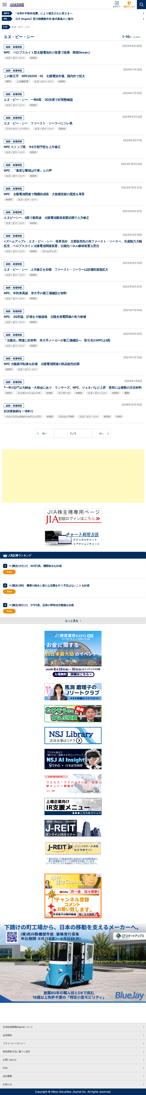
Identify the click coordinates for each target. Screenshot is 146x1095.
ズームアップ (49, 251)
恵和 (127, 392)
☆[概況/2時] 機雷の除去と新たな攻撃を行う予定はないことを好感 (49, 585)
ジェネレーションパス (29, 392)
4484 (79, 392)
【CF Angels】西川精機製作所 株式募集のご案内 (43, 18)
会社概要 (7, 1076)
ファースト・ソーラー (17, 128)
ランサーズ (64, 392)
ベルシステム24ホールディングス (23, 416)
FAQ (5, 1067)
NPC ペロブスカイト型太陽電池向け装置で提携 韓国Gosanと (47, 52)
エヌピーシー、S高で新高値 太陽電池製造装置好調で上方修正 (46, 218)
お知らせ (7, 1084)
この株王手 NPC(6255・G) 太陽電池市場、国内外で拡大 (44, 76)
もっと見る (72, 620)
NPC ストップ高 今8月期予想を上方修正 (32, 147)
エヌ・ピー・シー (15, 57)
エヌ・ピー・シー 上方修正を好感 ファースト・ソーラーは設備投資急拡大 (56, 269)
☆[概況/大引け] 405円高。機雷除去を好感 (35, 565)
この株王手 (22, 81)
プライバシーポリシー (14, 1043)
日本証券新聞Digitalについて (18, 1027)
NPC (8, 81)
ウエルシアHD (66, 416)
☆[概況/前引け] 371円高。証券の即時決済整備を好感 (41, 605)
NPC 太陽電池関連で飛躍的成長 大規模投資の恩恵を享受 (44, 194)
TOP (5, 27)
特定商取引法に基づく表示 (16, 1051)
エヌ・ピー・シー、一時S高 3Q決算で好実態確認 (38, 99)
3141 (118, 416)
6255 (33, 57)
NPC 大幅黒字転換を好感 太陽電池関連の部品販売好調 (41, 364)
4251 (9, 392)
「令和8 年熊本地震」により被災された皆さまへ (43, 13)
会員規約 (7, 1035)
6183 (50, 416)
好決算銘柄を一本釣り (19, 411)
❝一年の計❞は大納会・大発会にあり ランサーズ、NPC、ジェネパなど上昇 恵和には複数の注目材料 (73, 387)
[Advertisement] (73, 476)
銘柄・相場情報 (14, 47)
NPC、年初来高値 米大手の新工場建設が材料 (35, 293)
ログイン (117, 6)
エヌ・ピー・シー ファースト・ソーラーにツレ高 (38, 123)
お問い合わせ (10, 1059)
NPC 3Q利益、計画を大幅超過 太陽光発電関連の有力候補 (45, 317)
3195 (49, 392)
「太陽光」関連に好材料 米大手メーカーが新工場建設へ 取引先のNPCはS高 (57, 340)
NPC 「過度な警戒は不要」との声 (28, 170)
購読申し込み (129, 6)
